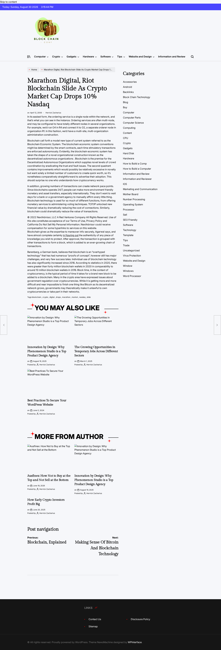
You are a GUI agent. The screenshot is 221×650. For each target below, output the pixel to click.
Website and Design (140, 56)
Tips (119, 56)
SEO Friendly (130, 219)
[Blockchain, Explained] (3, 325)
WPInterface (135, 642)
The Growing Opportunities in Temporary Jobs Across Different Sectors (96, 351)
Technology (129, 229)
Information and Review (171, 56)
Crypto (56, 56)
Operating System (133, 204)
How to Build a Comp (135, 163)
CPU (125, 138)
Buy (125, 107)
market (75, 297)
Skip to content (8, 1)
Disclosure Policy (140, 619)
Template (128, 235)
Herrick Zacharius (53, 113)
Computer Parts (132, 117)
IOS (125, 183)
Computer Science (133, 122)
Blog (125, 102)
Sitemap (93, 626)
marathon (66, 297)
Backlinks (128, 92)
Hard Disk (128, 153)
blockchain (36, 297)
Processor (128, 209)
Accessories (130, 81)
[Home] (33, 72)
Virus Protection (132, 255)
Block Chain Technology (136, 97)
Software (105, 56)
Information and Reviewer (137, 178)
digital (52, 297)
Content (127, 132)
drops (58, 297)
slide (89, 297)
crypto (45, 297)
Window (127, 265)
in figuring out (70, 235)
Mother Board (130, 194)
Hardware (88, 56)
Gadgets (71, 56)
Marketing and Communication (140, 189)
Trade (126, 245)
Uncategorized (131, 250)
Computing (129, 127)
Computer (40, 56)
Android (127, 86)
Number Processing (134, 199)
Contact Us (95, 619)
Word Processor (132, 275)
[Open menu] (28, 56)
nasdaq (82, 297)
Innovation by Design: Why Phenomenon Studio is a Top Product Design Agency (46, 351)
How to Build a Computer (137, 168)
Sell (125, 214)
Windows (128, 270)
